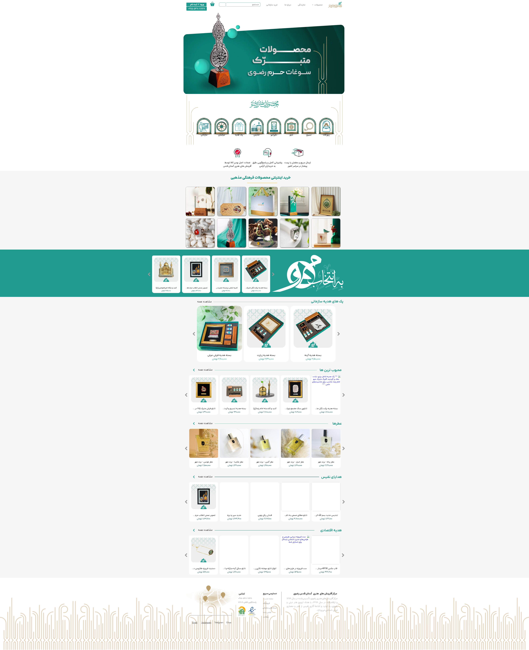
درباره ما (287, 5)
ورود (202, 4)
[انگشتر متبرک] (294, 233)
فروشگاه (266, 603)
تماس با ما (267, 612)
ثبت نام (193, 4)
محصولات (318, 5)
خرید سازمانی (272, 5)
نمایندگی (301, 5)
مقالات (266, 617)
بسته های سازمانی (270, 607)
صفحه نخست (268, 598)
